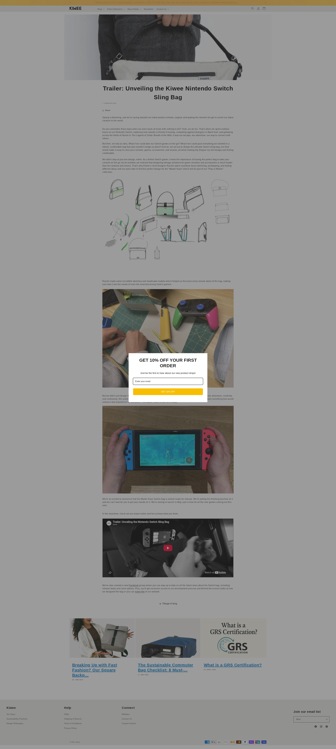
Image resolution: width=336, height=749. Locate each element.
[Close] (204, 350)
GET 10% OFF (168, 392)
